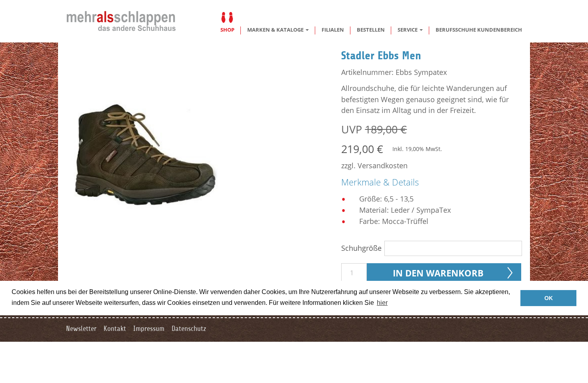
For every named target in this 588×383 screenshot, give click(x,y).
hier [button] (382, 302)
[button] (278, 29)
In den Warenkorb (438, 273)
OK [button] (548, 298)
